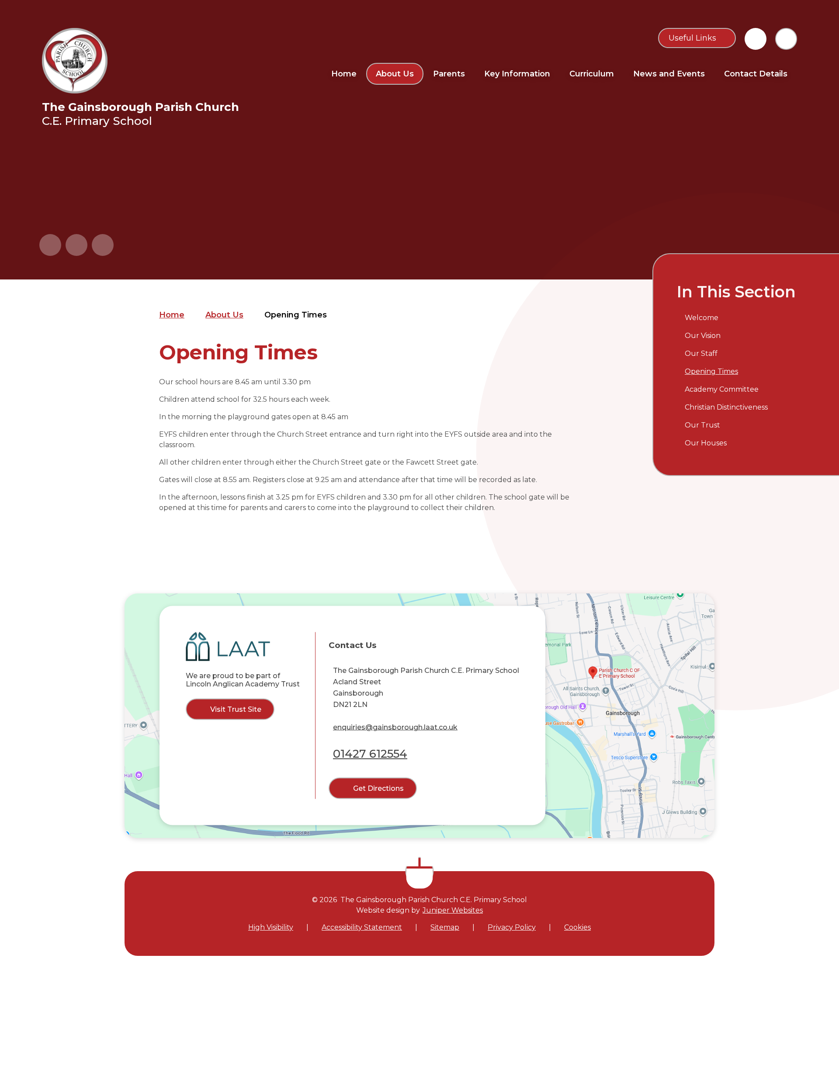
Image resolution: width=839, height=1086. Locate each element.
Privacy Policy (512, 927)
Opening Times (295, 315)
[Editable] (755, 39)
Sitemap (444, 927)
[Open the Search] (786, 39)
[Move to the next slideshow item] (76, 245)
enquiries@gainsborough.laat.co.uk (395, 727)
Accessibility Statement (362, 927)
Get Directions (378, 788)
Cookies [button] (577, 927)
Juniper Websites (453, 910)
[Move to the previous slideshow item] (50, 245)
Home (171, 315)
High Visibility (270, 927)
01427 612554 (370, 754)
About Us (224, 315)
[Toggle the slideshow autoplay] (103, 245)
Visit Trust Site (235, 709)
